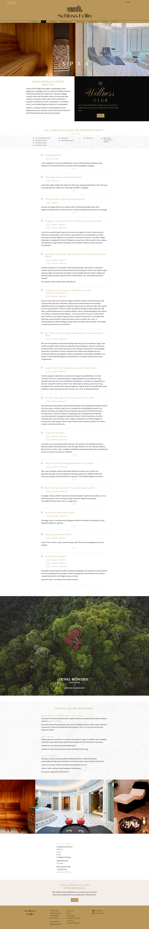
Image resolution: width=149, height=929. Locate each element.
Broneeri (11, 3)
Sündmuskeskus (73, 918)
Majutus (34, 21)
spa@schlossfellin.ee (55, 721)
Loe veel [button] (74, 168)
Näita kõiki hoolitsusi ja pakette (108, 139)
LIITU (100, 116)
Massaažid (64, 138)
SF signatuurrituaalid (43, 138)
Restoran (52, 21)
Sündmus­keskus (66, 21)
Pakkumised (80, 21)
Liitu (74, 900)
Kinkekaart (93, 21)
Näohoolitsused (41, 143)
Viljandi (104, 21)
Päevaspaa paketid (41, 140)
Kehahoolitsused (41, 145)
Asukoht (55, 918)
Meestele (90, 138)
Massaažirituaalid (67, 140)
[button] (74, 134)
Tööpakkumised (73, 923)
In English (128, 2)
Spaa (43, 21)
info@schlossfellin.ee (55, 924)
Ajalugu (114, 21)
